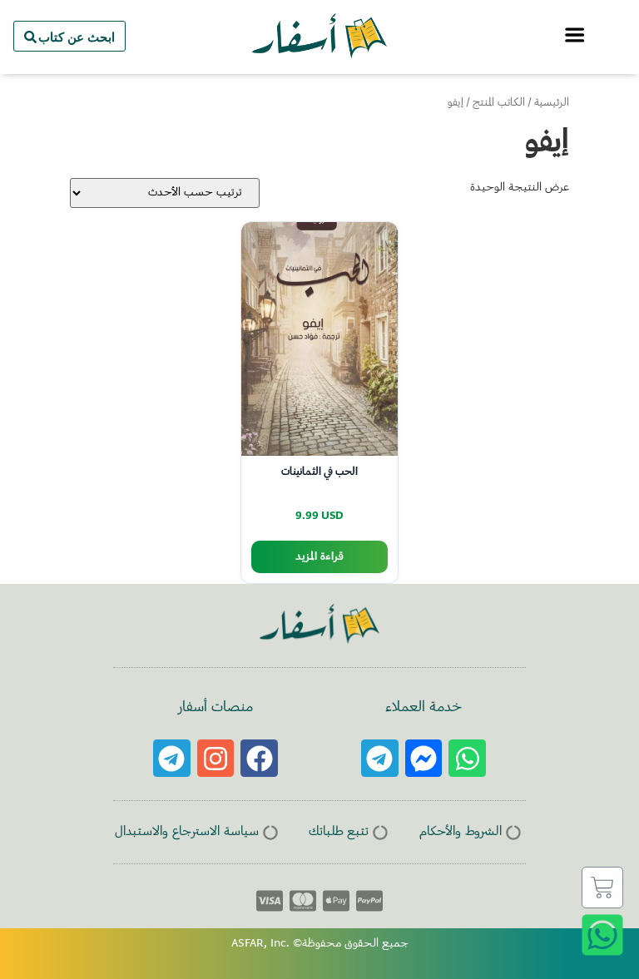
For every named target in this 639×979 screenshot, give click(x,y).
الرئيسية (551, 103)
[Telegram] (380, 758)
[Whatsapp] (467, 758)
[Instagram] (216, 758)
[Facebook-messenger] (424, 758)
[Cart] (602, 887)
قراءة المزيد (319, 557)
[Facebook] (259, 758)
